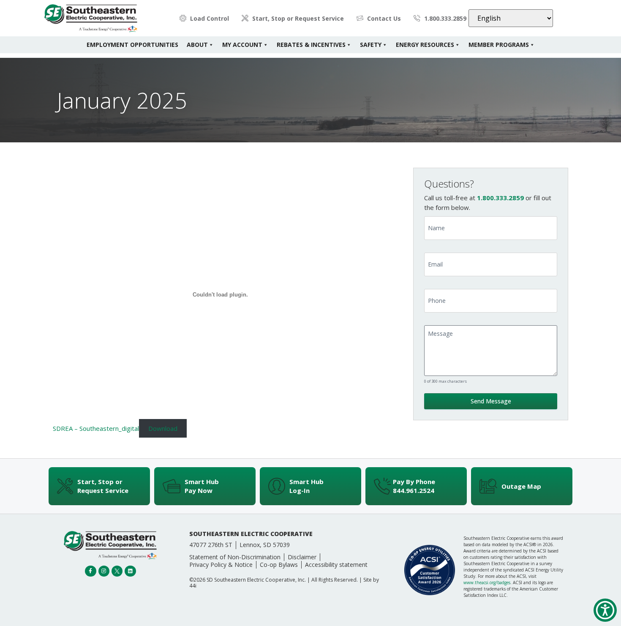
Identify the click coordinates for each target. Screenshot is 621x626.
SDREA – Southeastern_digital (96, 428)
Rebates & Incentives (311, 45)
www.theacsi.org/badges (486, 582)
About (197, 45)
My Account (242, 45)
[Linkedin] (130, 571)
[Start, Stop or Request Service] (65, 486)
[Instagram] (103, 571)
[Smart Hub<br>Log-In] (276, 486)
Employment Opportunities (132, 45)
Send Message (491, 401)
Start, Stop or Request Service (102, 486)
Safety (370, 45)
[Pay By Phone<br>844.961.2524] (382, 486)
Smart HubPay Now (202, 486)
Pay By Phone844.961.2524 (414, 486)
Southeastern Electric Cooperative (251, 534)
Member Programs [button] (498, 45)
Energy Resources (425, 45)
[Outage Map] (488, 486)
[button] (605, 610)
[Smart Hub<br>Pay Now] (171, 486)
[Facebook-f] (90, 571)
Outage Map (521, 486)
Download (162, 428)
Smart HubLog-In (306, 486)
